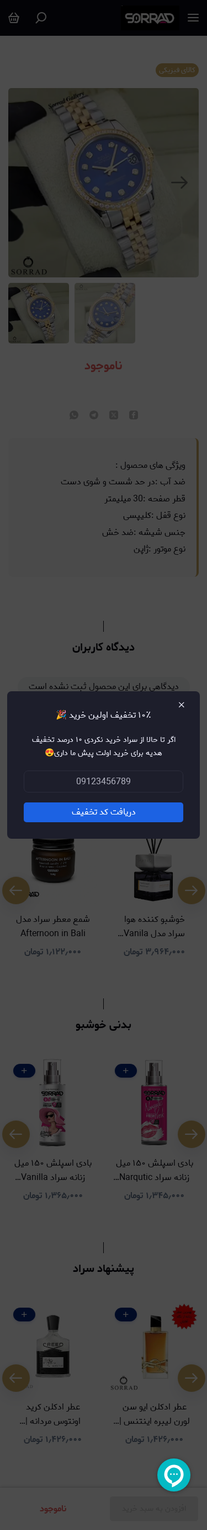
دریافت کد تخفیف (104, 812)
